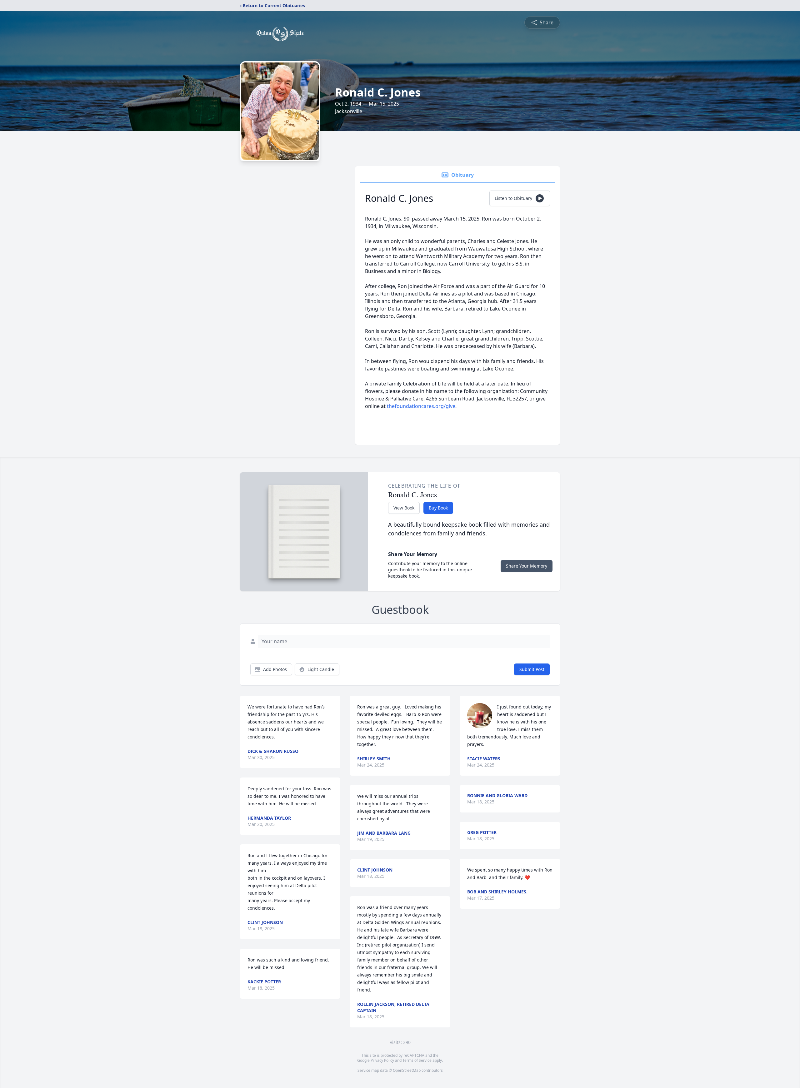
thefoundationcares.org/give (421, 406)
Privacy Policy (382, 1060)
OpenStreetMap (407, 1070)
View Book (403, 508)
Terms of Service (417, 1060)
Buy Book (438, 508)
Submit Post (531, 669)
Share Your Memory (526, 566)
